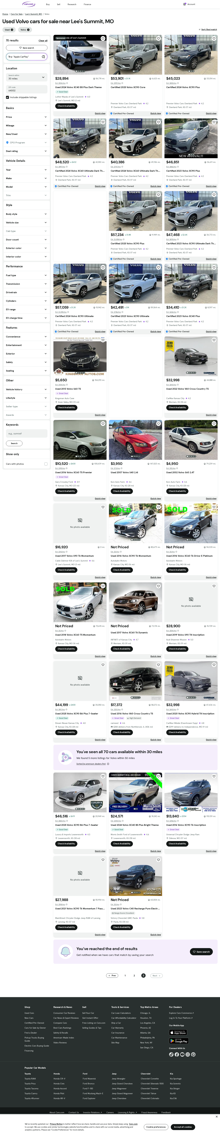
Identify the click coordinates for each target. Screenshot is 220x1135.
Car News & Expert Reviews (66, 1018)
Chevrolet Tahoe (148, 1093)
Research (72, 4)
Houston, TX (145, 1018)
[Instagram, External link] (188, 1054)
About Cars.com (57, 1112)
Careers (110, 1112)
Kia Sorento (175, 1083)
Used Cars (29, 1013)
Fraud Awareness (149, 1112)
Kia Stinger (175, 1088)
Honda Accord (60, 1088)
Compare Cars (60, 1023)
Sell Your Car (88, 1013)
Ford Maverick (89, 1078)
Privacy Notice (56, 1124)
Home (5, 14)
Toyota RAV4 (30, 1078)
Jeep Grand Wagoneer (122, 1093)
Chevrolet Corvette (150, 1078)
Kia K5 (173, 1093)
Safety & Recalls (60, 1032)
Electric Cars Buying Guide (37, 1045)
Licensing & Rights (126, 1112)
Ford (85, 1073)
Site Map (115, 1042)
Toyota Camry (31, 1093)
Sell (58, 4)
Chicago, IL (145, 1013)
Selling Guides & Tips (91, 1027)
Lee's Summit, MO (33, 14)
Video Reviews (60, 1042)
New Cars (29, 1018)
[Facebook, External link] (177, 1054)
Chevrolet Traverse (149, 1088)
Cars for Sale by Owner (35, 1027)
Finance (87, 4)
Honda (57, 1073)
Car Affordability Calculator (123, 1018)
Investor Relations (91, 1112)
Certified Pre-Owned (34, 1023)
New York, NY (146, 1042)
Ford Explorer (89, 1098)
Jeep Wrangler (118, 1078)
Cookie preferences (156, 1127)
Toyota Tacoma (31, 1088)
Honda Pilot (59, 1093)
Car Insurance (117, 1032)
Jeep (114, 1073)
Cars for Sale (17, 14)
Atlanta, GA (145, 1032)
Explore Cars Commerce (180, 1013)
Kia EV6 (173, 1098)
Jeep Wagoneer (119, 1088)
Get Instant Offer (90, 1018)
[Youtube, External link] (182, 1054)
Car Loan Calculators (121, 1013)
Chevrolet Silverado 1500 (152, 1083)
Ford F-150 (88, 1088)
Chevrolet (145, 1073)
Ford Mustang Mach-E (93, 1093)
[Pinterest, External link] (193, 1054)
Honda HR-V (59, 1098)
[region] (110, 1124)
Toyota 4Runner (32, 1098)
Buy (48, 4)
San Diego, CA (146, 1047)
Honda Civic (59, 1083)
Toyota (28, 1073)
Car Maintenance (119, 1037)
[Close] (216, 1116)
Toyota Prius (30, 1083)
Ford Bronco (88, 1083)
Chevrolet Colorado (150, 1098)
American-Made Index (63, 1037)
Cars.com (133, 1124)
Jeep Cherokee (119, 1098)
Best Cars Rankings (62, 1027)
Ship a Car (116, 1023)
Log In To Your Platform (180, 1018)
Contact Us (74, 1112)
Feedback (166, 1112)
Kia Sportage (176, 1078)
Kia (171, 1073)
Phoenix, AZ (145, 1027)
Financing (29, 1050)
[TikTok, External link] (171, 1054)
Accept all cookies (183, 1127)
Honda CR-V (59, 1078)
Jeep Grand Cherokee (122, 1083)
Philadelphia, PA (147, 1037)
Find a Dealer (31, 1032)
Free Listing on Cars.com (93, 1023)
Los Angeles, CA (147, 1023)
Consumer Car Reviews (64, 1013)
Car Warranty (117, 1027)
